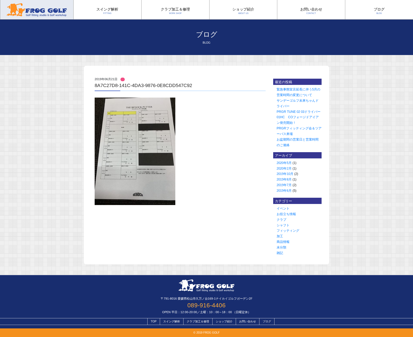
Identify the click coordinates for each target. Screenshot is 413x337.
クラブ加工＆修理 (175, 11)
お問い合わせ (311, 11)
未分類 (281, 247)
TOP (154, 321)
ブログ (379, 11)
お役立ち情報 (286, 214)
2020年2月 (284, 168)
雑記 (280, 253)
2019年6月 (284, 190)
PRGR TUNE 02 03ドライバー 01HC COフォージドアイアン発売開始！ (300, 117)
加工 (280, 236)
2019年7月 (284, 185)
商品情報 (283, 242)
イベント (283, 208)
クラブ (281, 219)
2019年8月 (284, 179)
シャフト (283, 225)
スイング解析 (107, 11)
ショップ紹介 (243, 11)
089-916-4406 (206, 305)
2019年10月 (285, 174)
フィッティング (288, 230)
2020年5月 (284, 163)
